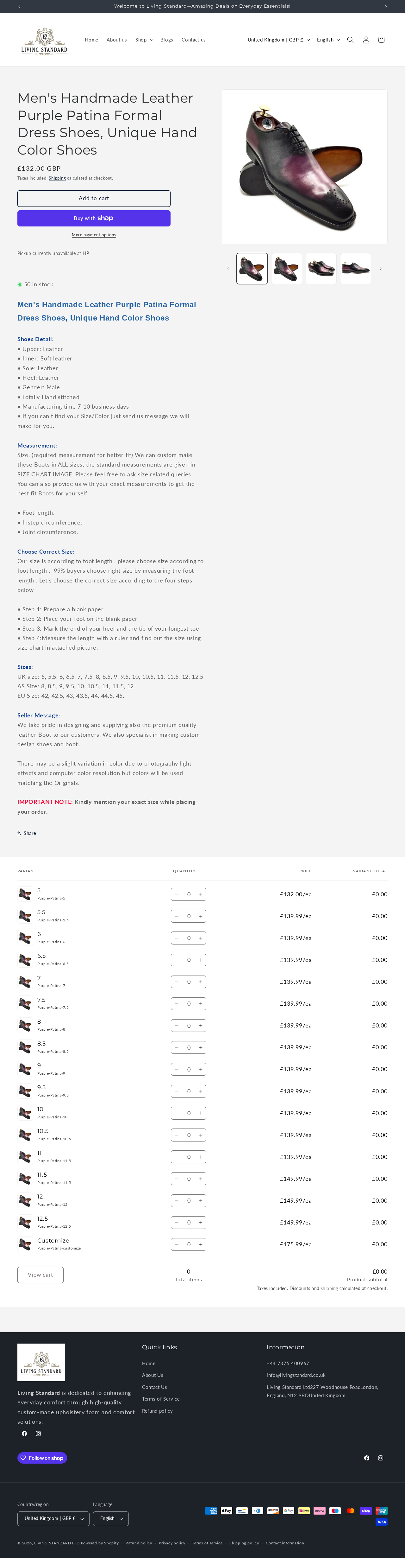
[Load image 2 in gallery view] (286, 268)
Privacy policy (172, 1543)
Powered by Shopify (100, 1543)
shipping (329, 1288)
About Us (152, 1375)
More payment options (94, 234)
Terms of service (207, 1543)
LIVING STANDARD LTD (57, 1543)
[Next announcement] (386, 6)
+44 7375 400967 (288, 1363)
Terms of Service (161, 1399)
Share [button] (30, 833)
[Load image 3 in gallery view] (321, 268)
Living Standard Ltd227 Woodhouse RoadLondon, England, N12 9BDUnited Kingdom (322, 1391)
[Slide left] (228, 269)
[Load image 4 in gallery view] (355, 268)
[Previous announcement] (19, 6)
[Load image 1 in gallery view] (252, 268)
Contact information (285, 1543)
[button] (143, 40)
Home (149, 1363)
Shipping (57, 178)
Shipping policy (244, 1543)
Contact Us (154, 1387)
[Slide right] (381, 269)
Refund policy (157, 1411)
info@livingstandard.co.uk (296, 1375)
